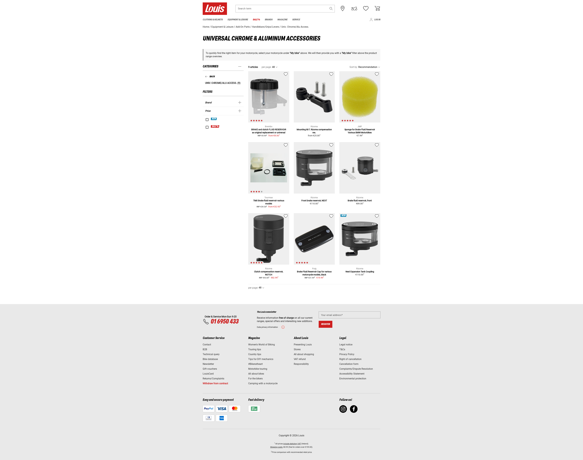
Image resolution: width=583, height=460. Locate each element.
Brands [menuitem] (269, 19)
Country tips (254, 354)
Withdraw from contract (215, 383)
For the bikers (255, 378)
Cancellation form (348, 364)
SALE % (215, 126)
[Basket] (377, 8)
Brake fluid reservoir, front (360, 200)
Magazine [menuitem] (282, 19)
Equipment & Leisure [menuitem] (238, 19)
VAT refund (300, 359)
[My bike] (354, 8)
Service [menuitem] (296, 19)
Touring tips (254, 349)
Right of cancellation (350, 359)
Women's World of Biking (261, 344)
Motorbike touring (257, 368)
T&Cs (342, 349)
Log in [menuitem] (377, 19)
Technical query (211, 354)
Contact (207, 344)
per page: (266, 67)
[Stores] (343, 8)
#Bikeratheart (255, 364)
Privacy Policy (346, 354)
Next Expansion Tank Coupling (360, 271)
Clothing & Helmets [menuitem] (213, 19)
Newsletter (208, 364)
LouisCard (208, 373)
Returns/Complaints (213, 378)
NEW (214, 119)
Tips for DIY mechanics (260, 359)
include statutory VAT (292, 444)
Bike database (210, 359)
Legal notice (345, 344)
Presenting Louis (303, 344)
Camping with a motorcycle (263, 383)
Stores (297, 349)
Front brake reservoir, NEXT (314, 200)
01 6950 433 (224, 321)
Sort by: (353, 67)
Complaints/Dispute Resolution (356, 368)
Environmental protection (352, 378)
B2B (205, 349)
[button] (331, 8)
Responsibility (301, 364)
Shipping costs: (276, 447)
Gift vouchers (210, 368)
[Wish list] (366, 8)
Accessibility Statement (351, 373)
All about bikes (256, 373)
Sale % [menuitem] (256, 19)
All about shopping (304, 354)
